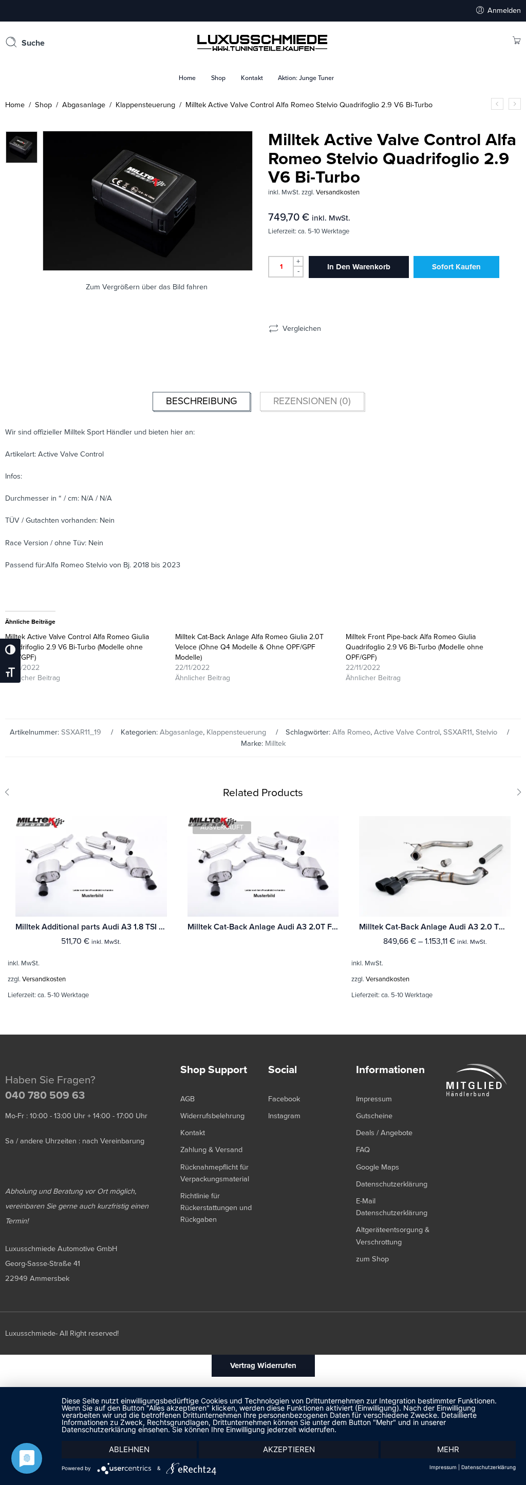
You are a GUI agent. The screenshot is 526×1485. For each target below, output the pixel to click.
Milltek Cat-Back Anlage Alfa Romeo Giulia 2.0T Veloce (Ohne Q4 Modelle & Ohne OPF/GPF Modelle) (249, 647)
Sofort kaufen (456, 266)
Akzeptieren (289, 1449)
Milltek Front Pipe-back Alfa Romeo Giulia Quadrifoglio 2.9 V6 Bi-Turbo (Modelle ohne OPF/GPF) (414, 647)
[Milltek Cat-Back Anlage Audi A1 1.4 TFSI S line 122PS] (515, 104)
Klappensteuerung (145, 105)
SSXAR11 (457, 732)
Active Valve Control (407, 732)
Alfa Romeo (351, 732)
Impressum (443, 1467)
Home (15, 105)
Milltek (275, 743)
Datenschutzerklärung (488, 1467)
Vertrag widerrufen (263, 1365)
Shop (43, 105)
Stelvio (486, 732)
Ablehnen (129, 1449)
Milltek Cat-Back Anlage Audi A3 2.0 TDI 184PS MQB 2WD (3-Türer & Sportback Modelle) (435, 927)
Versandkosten (338, 192)
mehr (448, 1449)
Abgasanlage (83, 105)
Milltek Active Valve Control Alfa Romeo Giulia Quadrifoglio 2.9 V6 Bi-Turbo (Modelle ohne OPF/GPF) (77, 647)
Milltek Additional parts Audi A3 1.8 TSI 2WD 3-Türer (91, 927)
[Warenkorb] (516, 41)
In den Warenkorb (358, 266)
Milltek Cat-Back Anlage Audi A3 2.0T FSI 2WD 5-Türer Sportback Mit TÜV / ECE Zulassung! (263, 927)
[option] (21, 147)
